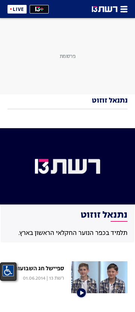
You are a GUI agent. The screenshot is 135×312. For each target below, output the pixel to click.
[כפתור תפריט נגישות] (8, 270)
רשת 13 (56, 278)
